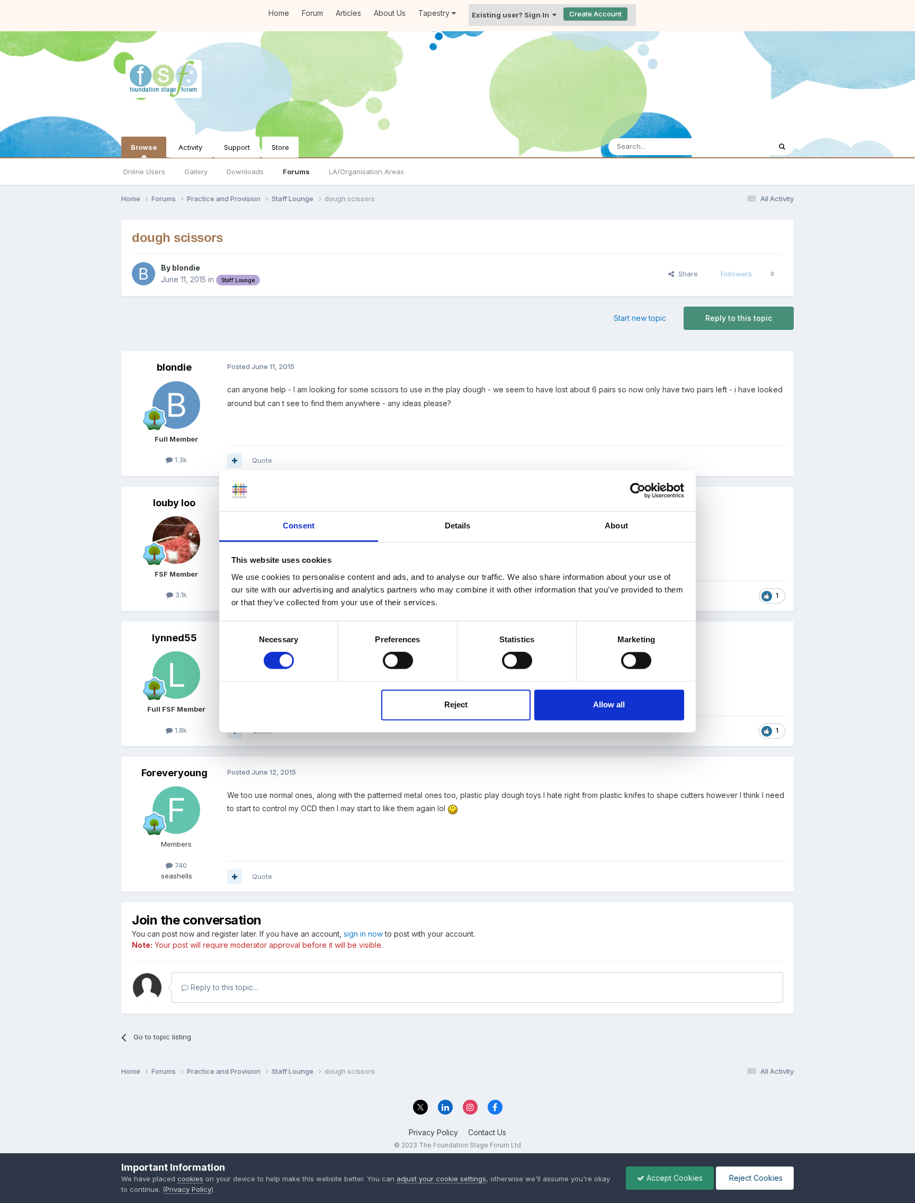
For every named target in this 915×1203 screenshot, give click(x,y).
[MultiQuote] (234, 460)
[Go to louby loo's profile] (176, 540)
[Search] (782, 146)
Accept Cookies (673, 1177)
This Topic (739, 146)
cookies (190, 1178)
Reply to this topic (738, 317)
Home (278, 12)
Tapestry (435, 12)
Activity (190, 147)
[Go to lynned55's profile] (176, 675)
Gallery (196, 171)
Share (686, 274)
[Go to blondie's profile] (143, 273)
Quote (262, 460)
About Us (390, 12)
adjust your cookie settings (441, 1178)
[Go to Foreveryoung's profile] (176, 810)
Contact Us (487, 1132)
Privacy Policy (433, 1132)
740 (180, 865)
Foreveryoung (174, 772)
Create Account (595, 14)
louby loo (174, 502)
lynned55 (174, 637)
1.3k (180, 459)
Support (237, 147)
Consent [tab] (299, 525)
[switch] (398, 660)
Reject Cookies (755, 1177)
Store (280, 147)
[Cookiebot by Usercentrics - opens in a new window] (637, 491)
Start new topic (640, 317)
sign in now (363, 933)
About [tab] (616, 525)
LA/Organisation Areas (366, 171)
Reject (456, 704)
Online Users (144, 171)
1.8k (180, 730)
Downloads (245, 171)
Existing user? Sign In (512, 15)
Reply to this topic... (223, 987)
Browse (144, 147)
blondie (186, 267)
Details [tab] (458, 525)
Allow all (609, 704)
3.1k (180, 594)
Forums (296, 171)
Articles (348, 12)
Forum (312, 12)
